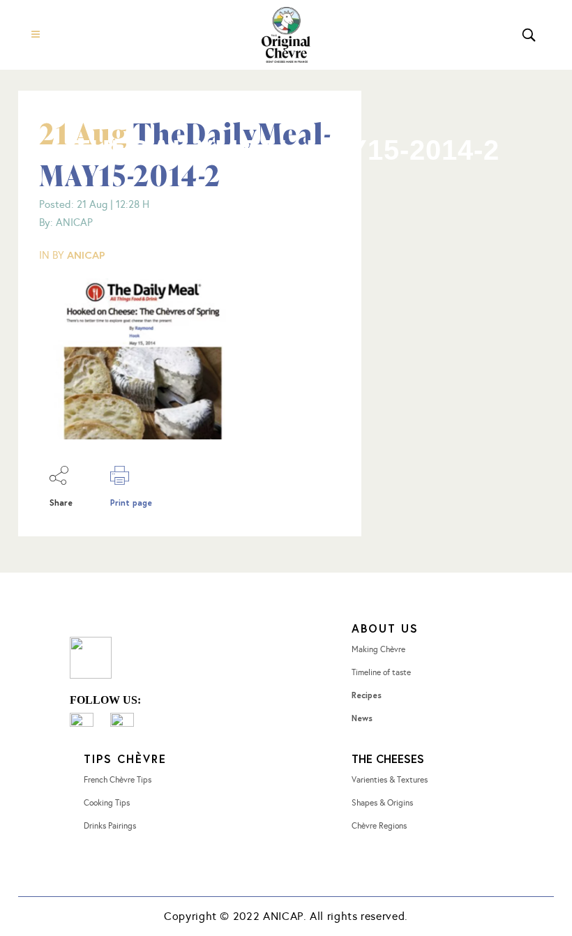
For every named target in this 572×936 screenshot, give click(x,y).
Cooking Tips (107, 803)
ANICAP (86, 255)
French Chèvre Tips (117, 780)
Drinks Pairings (110, 826)
